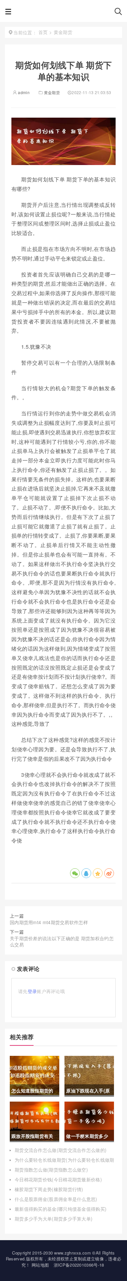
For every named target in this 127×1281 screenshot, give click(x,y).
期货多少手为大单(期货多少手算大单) (53, 1218)
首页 (43, 32)
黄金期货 (52, 92)
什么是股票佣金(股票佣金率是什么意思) (56, 1199)
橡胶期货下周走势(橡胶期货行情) (49, 1189)
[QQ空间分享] (98, 873)
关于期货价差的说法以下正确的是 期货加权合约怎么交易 (62, 941)
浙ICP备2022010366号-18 (79, 1265)
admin (23, 92)
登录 (32, 991)
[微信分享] (75, 873)
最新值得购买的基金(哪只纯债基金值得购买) (60, 1209)
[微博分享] (109, 873)
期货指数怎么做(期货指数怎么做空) (51, 1169)
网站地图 (40, 1265)
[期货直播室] (63, 13)
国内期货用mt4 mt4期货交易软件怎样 (49, 922)
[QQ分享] (86, 873)
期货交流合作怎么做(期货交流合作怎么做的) (60, 1150)
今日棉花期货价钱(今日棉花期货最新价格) (58, 1179)
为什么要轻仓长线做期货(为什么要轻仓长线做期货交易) (64, 1163)
